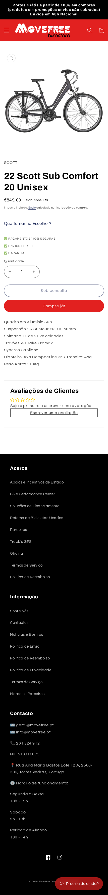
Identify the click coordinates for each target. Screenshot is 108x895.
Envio (32, 207)
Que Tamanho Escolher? (27, 223)
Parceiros (18, 530)
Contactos (19, 623)
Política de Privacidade (30, 670)
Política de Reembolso (30, 577)
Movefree (44, 882)
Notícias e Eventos (26, 634)
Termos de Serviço (26, 565)
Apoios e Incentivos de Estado (37, 482)
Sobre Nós (19, 611)
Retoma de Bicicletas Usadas (36, 518)
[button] (6, 30)
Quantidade (14, 261)
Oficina (16, 553)
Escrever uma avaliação (54, 413)
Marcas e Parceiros (27, 694)
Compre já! (54, 306)
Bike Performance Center (32, 494)
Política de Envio (24, 646)
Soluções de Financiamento (35, 506)
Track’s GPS (21, 542)
